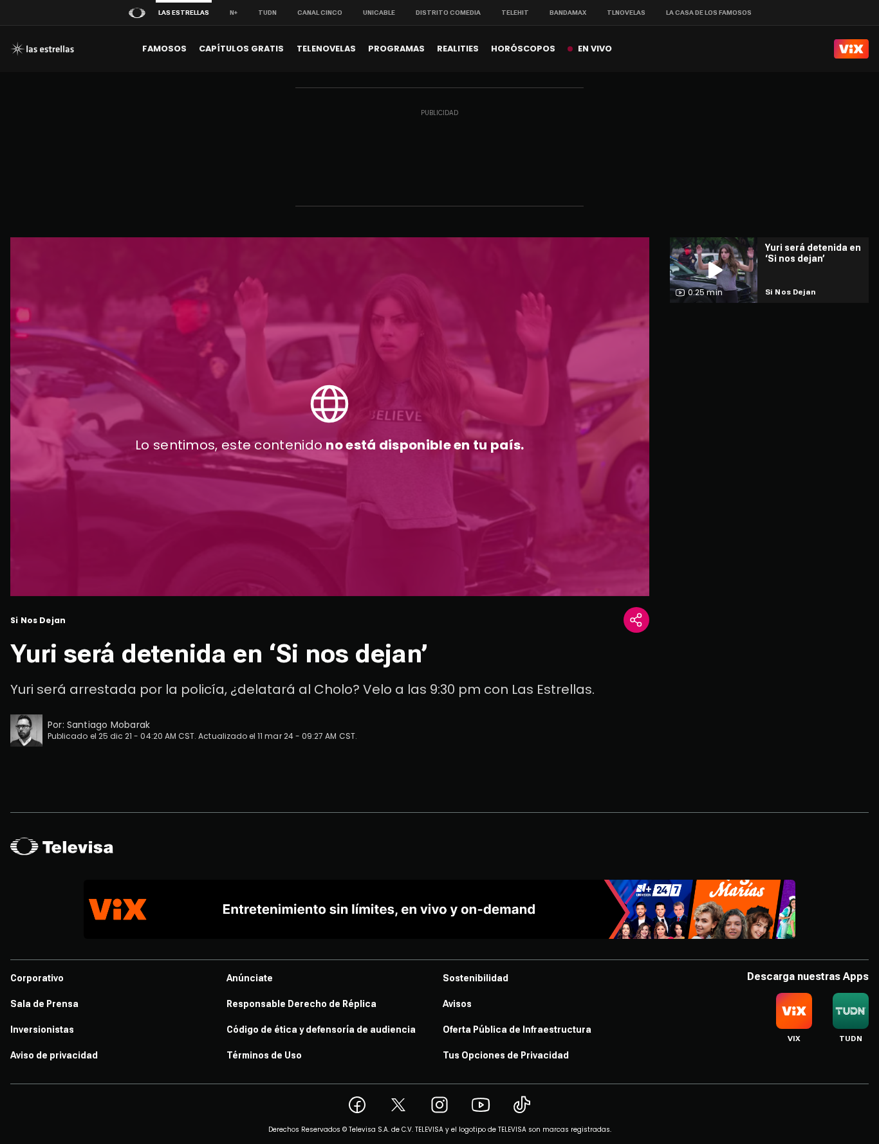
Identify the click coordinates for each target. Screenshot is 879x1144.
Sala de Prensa (44, 1004)
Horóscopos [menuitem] (523, 48)
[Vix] (851, 49)
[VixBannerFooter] (439, 909)
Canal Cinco (319, 12)
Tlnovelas (626, 12)
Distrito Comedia (448, 12)
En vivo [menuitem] (595, 48)
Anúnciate (250, 978)
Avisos (457, 1004)
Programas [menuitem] (396, 48)
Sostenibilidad (475, 978)
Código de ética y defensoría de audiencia (321, 1029)
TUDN (267, 12)
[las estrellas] (42, 49)
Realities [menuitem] (458, 48)
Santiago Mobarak (108, 725)
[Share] (636, 620)
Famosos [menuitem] (164, 48)
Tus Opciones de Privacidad (506, 1055)
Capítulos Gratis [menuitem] (241, 48)
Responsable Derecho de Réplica (301, 1004)
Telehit (515, 12)
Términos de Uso (264, 1055)
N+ (233, 12)
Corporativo (37, 978)
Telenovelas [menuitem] (326, 48)
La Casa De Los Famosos (709, 12)
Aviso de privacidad (54, 1055)
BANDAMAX (568, 12)
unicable (379, 12)
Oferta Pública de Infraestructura (517, 1029)
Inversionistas (42, 1029)
